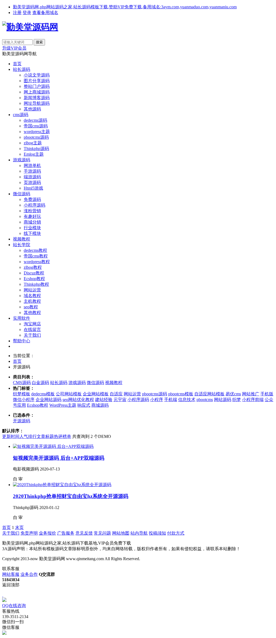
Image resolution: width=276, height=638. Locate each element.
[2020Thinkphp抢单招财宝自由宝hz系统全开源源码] (62, 484)
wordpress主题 (37, 131)
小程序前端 (253, 399)
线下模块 (32, 233)
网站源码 (222, 399)
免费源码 (32, 199)
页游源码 (32, 182)
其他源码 (32, 109)
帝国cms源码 (36, 126)
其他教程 (32, 312)
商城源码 (100, 405)
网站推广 (250, 394)
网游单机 (32, 165)
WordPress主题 (62, 405)
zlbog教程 (33, 267)
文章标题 (45, 436)
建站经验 (103, 399)
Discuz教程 (34, 273)
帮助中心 (21, 341)
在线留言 (32, 329)
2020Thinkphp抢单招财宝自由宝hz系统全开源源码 (70, 496)
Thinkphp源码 (36, 148)
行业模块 (32, 227)
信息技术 (186, 399)
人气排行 (28, 436)
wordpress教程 (37, 261)
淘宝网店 (32, 324)
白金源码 (40, 382)
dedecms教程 (35, 250)
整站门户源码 (37, 86)
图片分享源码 (37, 80)
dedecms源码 (35, 120)
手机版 (266, 394)
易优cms (233, 394)
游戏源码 (21, 160)
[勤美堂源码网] (30, 27)
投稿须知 (157, 533)
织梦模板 (21, 394)
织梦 (236, 399)
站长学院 (21, 244)
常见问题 (102, 533)
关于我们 (32, 335)
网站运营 (32, 290)
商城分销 (32, 222)
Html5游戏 (33, 188)
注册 (17, 12)
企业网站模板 (96, 394)
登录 (27, 12)
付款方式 (175, 533)
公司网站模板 (69, 394)
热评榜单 (62, 436)
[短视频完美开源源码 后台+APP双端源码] (53, 446)
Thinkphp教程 (36, 284)
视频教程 (21, 239)
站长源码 (21, 69)
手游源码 (32, 171)
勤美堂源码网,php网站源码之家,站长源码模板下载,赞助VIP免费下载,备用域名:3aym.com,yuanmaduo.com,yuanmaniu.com (125, 7)
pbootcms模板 (180, 394)
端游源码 (32, 177)
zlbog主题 (33, 143)
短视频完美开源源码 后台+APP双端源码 (58, 458)
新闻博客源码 (37, 97)
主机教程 (32, 301)
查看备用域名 (45, 12)
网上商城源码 (37, 92)
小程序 (156, 399)
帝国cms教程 (36, 256)
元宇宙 (119, 399)
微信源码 (21, 193)
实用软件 (21, 318)
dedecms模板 (43, 394)
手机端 (170, 399)
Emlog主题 (34, 154)
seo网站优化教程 (78, 399)
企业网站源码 (48, 399)
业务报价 (47, 533)
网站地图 (120, 533)
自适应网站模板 (209, 394)
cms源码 (20, 114)
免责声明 (29, 533)
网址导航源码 (37, 103)
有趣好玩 (32, 216)
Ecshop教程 (34, 278)
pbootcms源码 (36, 137)
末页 (19, 527)
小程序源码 (34, 205)
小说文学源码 (37, 75)
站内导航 (139, 533)
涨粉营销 (32, 210)
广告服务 (65, 533)
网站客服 (10, 574)
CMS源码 (22, 382)
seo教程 (31, 307)
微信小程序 (23, 399)
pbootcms (204, 399)
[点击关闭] (2, 595)
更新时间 (10, 436)
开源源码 (21, 421)
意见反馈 (84, 533)
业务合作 (29, 574)
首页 (17, 63)
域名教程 (32, 295)
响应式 (83, 405)
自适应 (116, 394)
